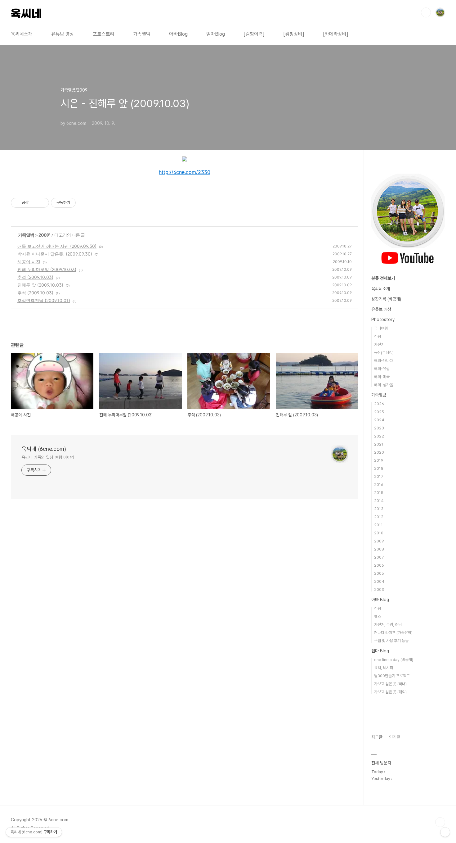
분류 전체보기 (383, 278)
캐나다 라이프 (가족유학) (393, 632)
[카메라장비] (335, 34)
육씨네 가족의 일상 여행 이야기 (47, 457)
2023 (379, 428)
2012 (378, 516)
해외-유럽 (382, 368)
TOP (440, 822)
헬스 (377, 616)
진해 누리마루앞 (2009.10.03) (46, 269)
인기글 (394, 737)
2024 (379, 420)
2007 (379, 557)
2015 (378, 492)
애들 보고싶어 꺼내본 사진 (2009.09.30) (56, 246)
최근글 (376, 737)
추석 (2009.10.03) (35, 277)
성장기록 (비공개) (386, 299)
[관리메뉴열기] (445, 832)
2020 (379, 452)
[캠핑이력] (254, 34)
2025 (379, 412)
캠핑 (377, 336)
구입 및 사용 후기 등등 (391, 640)
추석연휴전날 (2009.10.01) (43, 300)
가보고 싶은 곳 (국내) (390, 684)
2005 (379, 573)
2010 (378, 533)
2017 (378, 476)
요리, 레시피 (383, 667)
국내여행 (381, 328)
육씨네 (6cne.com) (43, 449)
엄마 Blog (380, 650)
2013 (378, 508)
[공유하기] (34, 202)
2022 (379, 436)
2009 (43, 235)
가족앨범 (141, 34)
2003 (379, 589)
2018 (378, 468)
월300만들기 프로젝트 (392, 675)
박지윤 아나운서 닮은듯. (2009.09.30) (54, 253)
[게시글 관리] (42, 202)
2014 (379, 500)
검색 (426, 12)
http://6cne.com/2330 (184, 172)
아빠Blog (178, 34)
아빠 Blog (380, 599)
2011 (378, 525)
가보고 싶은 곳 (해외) (390, 692)
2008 (379, 549)
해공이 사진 (28, 261)
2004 (379, 581)
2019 (378, 460)
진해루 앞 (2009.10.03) (40, 285)
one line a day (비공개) (393, 659)
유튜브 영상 (62, 34)
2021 (378, 444)
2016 (378, 484)
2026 (379, 403)
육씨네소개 (22, 34)
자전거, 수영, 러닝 (388, 624)
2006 (379, 565)
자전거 (379, 344)
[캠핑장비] (293, 34)
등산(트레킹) (384, 352)
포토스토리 (103, 34)
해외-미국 (382, 376)
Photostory (383, 319)
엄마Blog (215, 34)
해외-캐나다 (383, 360)
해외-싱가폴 (383, 385)
